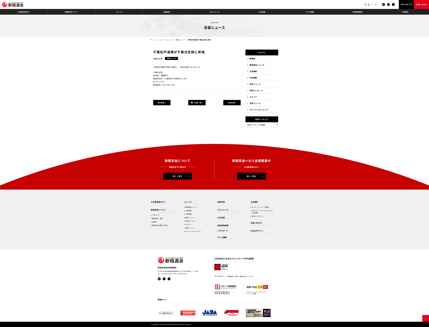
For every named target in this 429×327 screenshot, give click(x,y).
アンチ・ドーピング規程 (260, 207)
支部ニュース (180, 40)
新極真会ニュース (256, 65)
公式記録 (262, 12)
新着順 (252, 58)
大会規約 (405, 12)
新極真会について (71, 12)
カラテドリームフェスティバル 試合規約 (262, 211)
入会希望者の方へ (23, 12)
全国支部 (166, 12)
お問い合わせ (256, 222)
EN (375, 4)
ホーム (153, 40)
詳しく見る (177, 176)
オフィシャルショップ (258, 109)
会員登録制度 (357, 12)
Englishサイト (257, 230)
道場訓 (154, 222)
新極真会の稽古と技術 (159, 225)
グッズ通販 (310, 12)
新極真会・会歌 (157, 218)
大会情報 (253, 77)
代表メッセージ (256, 90)
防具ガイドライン (258, 216)
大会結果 (253, 71)
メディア (253, 96)
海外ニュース (255, 84)
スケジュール (214, 12)
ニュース (119, 12)
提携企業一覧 (223, 231)
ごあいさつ (156, 215)
